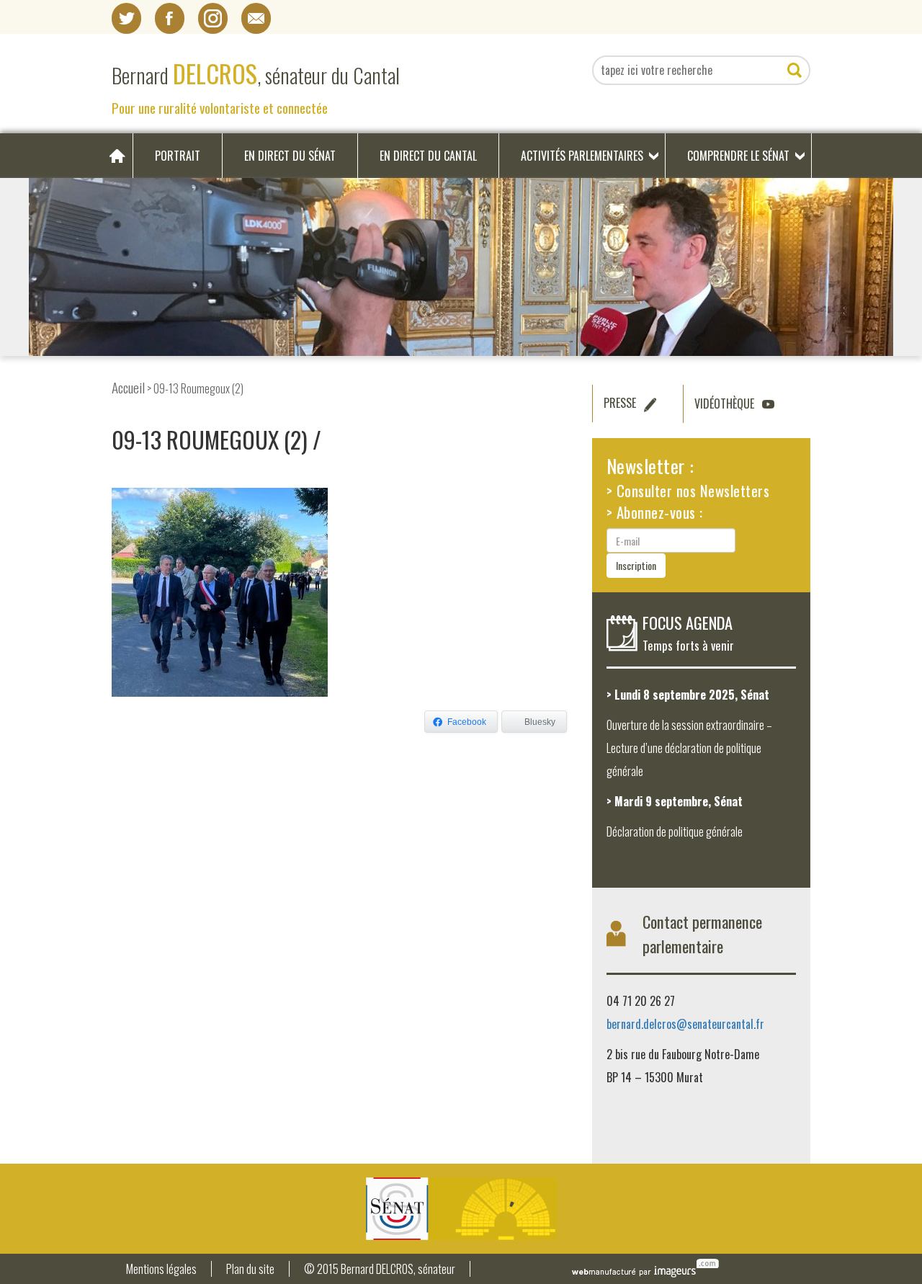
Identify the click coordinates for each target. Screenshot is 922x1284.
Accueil (128, 387)
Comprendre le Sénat (738, 155)
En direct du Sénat (290, 155)
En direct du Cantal (428, 155)
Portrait (177, 155)
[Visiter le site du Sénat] (461, 1209)
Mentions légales (161, 1269)
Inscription (636, 565)
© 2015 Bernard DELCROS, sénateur (379, 1269)
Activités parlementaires (582, 155)
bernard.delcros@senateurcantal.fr (685, 1024)
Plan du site (250, 1269)
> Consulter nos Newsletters (688, 490)
